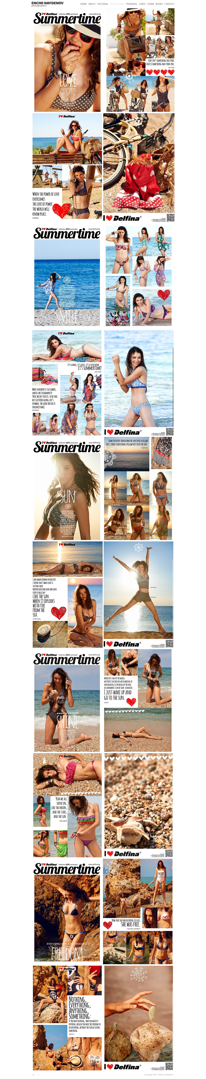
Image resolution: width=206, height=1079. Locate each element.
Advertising (117, 4)
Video (142, 4)
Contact (170, 4)
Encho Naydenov (47, 4)
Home (83, 4)
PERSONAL (131, 4)
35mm (150, 4)
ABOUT (92, 4)
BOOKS (159, 4)
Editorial (102, 4)
